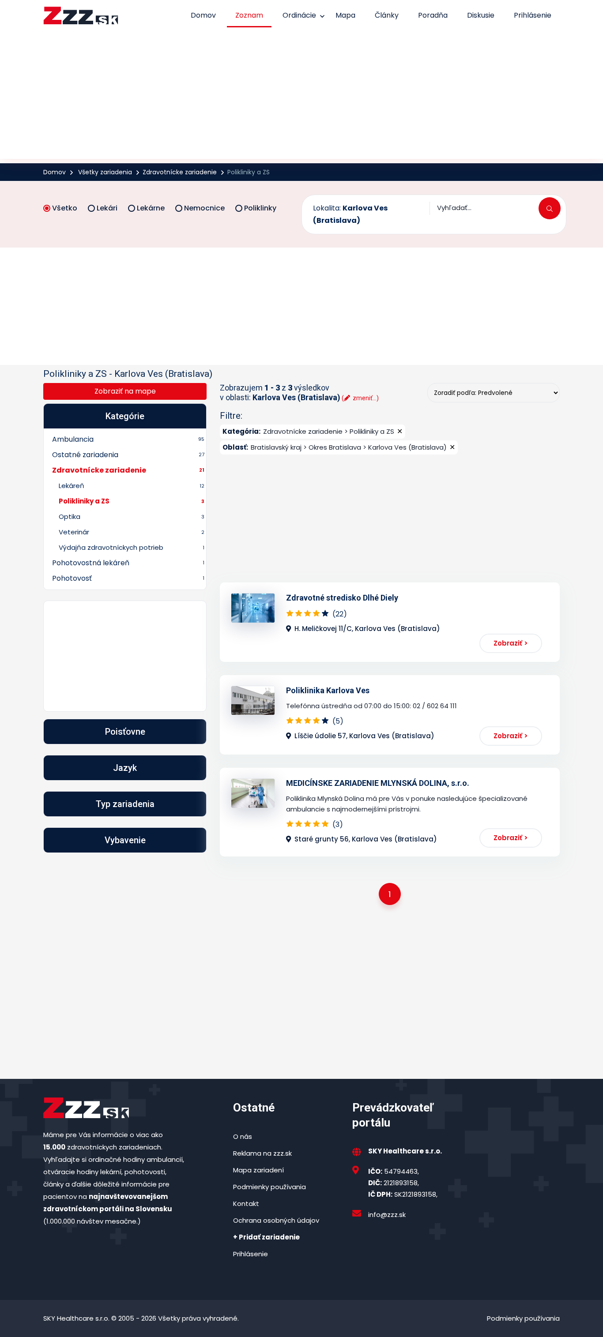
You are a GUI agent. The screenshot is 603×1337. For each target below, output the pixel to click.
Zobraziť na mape (125, 391)
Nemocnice (204, 208)
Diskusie (480, 15)
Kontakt (246, 1203)
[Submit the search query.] (550, 208)
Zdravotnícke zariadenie (180, 172)
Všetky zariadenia (105, 172)
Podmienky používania (269, 1186)
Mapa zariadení (258, 1170)
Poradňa (433, 15)
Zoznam (249, 15)
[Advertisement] (301, 97)
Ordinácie (299, 15)
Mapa (345, 15)
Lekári (107, 208)
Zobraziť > (511, 643)
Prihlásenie (532, 15)
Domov (203, 15)
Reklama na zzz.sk (262, 1153)
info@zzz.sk (387, 1214)
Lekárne (151, 208)
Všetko (64, 208)
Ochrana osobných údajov (276, 1220)
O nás (242, 1136)
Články (387, 15)
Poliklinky (260, 208)
